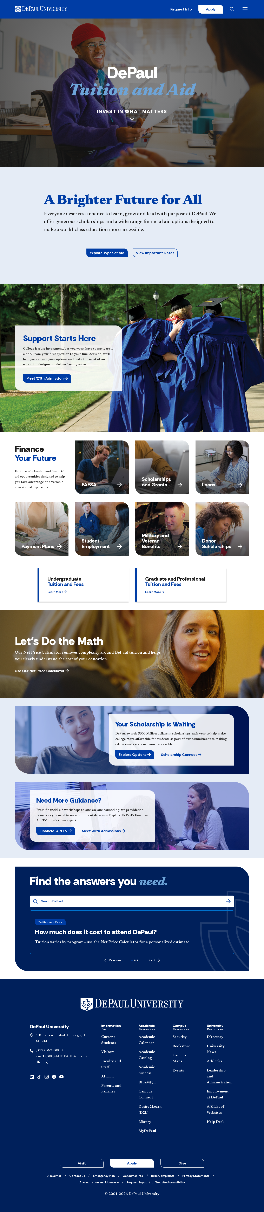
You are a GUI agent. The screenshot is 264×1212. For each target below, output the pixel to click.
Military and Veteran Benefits (155, 541)
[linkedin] (32, 1076)
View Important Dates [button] (155, 252)
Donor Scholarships (216, 543)
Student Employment (96, 543)
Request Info (181, 9)
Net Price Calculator (120, 942)
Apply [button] (132, 1163)
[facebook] (54, 1076)
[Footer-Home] (132, 1004)
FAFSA (89, 484)
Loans (208, 484)
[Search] (228, 901)
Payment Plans (37, 546)
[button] (47, 378)
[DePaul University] (47, 9)
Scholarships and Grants (156, 482)
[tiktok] (39, 1076)
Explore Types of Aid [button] (107, 252)
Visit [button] (82, 1163)
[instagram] (47, 1076)
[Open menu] (246, 9)
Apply (211, 9)
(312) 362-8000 (49, 1050)
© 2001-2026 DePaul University (132, 1194)
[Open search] (233, 9)
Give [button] (182, 1163)
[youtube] (61, 1076)
